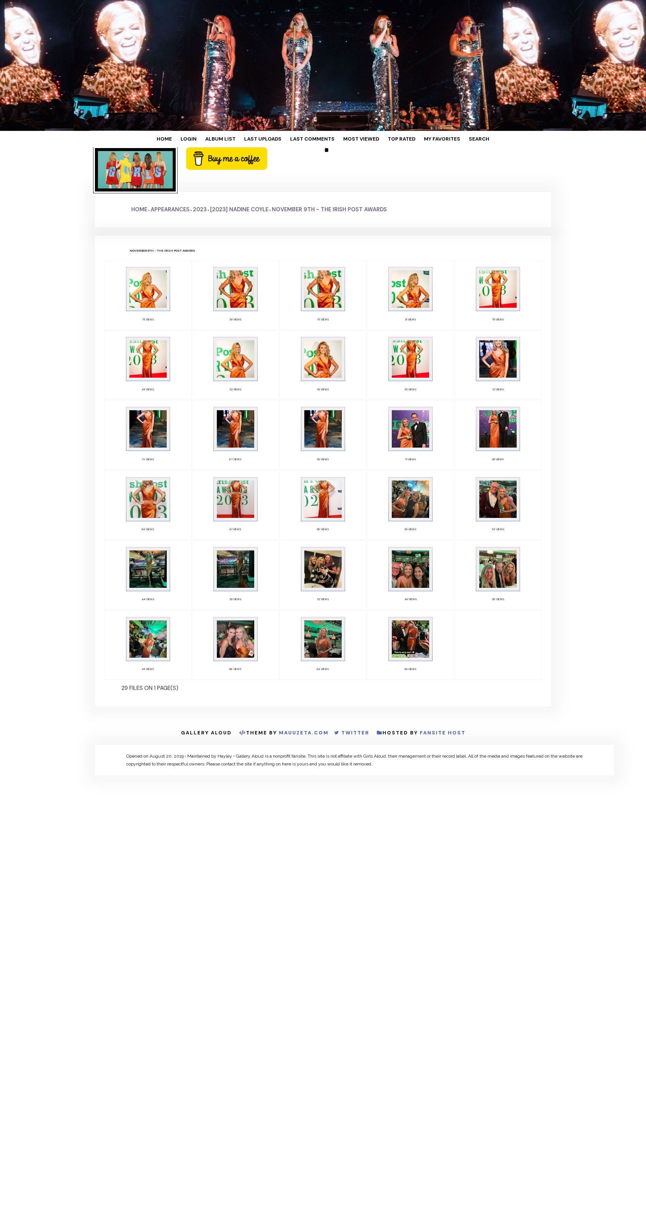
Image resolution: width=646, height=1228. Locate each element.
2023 (200, 173)
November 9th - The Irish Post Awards (329, 173)
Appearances (170, 173)
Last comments (313, 139)
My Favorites (421, 139)
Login (210, 139)
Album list (236, 139)
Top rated (387, 139)
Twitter (355, 660)
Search (452, 139)
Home (191, 139)
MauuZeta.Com (304, 660)
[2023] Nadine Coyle (239, 173)
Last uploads (271, 139)
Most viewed (353, 139)
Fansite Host (442, 660)
